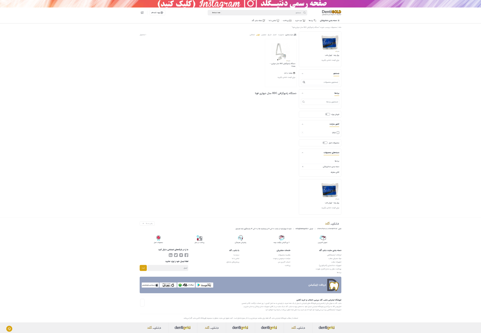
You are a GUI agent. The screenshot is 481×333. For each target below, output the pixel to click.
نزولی (258, 34)
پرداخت (287, 265)
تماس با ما (235, 258)
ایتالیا (334, 132)
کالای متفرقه (335, 172)
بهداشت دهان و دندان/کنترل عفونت (328, 269)
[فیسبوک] (186, 255)
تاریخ (269, 34)
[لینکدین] (170, 255)
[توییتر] (176, 255)
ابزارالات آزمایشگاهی (334, 255)
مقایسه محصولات (284, 255)
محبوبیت (281, 34)
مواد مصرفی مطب (334, 258)
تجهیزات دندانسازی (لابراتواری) (330, 265)
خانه (340, 27)
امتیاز (274, 34)
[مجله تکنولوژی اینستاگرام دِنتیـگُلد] (181, 255)
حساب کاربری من (284, 262)
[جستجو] (304, 82)
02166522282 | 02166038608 (327, 228)
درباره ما (236, 255)
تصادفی (252, 34)
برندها (337, 161)
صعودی (263, 34)
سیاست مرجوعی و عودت (281, 258)
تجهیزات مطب (336, 262)
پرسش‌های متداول (232, 262)
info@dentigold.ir (302, 228)
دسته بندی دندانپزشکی (331, 166)
